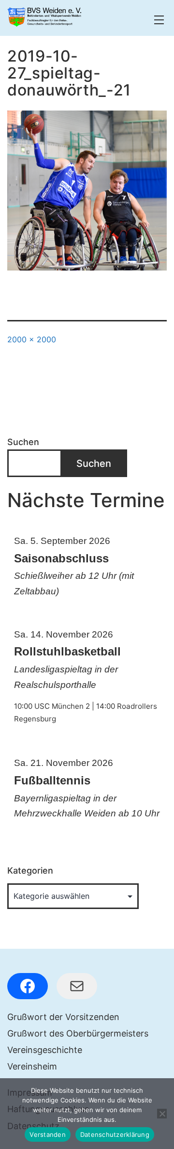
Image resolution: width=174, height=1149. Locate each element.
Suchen (23, 442)
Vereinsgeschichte (44, 1050)
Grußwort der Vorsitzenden (63, 1017)
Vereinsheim (32, 1066)
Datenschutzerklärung (114, 1134)
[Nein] (162, 1113)
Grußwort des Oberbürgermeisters (77, 1033)
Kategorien (30, 870)
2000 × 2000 (31, 339)
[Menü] (158, 19)
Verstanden (47, 1134)
